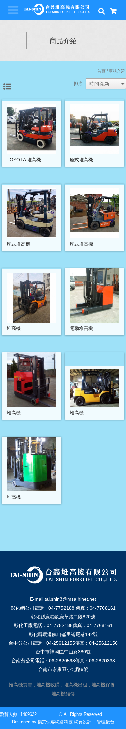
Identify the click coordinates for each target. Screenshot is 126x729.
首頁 (101, 71)
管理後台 (105, 721)
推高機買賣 (20, 685)
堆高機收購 (48, 685)
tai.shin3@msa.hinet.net (70, 599)
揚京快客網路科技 (55, 721)
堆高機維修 (63, 693)
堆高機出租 (75, 685)
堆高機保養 (103, 685)
